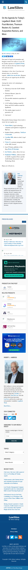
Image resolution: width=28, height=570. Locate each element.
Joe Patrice (8, 152)
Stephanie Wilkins (10, 155)
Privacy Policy (14, 531)
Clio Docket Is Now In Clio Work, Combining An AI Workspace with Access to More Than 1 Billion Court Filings (13, 497)
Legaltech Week (19, 63)
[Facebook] (6, 418)
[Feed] (20, 537)
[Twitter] (10, 418)
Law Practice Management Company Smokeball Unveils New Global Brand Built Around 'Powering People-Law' (14, 489)
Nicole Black (9, 125)
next (25, 222)
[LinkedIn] (14, 418)
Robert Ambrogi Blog (14, 8)
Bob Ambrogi (7, 53)
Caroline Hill (9, 137)
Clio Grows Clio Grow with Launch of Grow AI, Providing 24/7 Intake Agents (14, 474)
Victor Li (8, 142)
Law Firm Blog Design (14, 568)
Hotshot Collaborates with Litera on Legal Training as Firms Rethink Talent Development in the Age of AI (13, 243)
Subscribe (14, 441)
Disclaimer (14, 529)
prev (23, 222)
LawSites (16, 393)
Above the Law (14, 395)
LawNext (6, 399)
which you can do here (13, 75)
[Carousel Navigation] (14, 222)
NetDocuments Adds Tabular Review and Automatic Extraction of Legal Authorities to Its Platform (14, 481)
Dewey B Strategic (13, 149)
